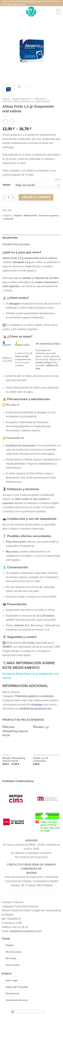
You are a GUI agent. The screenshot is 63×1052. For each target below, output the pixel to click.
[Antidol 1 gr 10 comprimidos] (47, 739)
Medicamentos (22, 99)
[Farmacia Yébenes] (31, 11)
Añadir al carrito (36, 197)
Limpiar (57, 179)
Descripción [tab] (9, 238)
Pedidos (10, 945)
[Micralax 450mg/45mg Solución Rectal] (16, 739)
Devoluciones (12, 993)
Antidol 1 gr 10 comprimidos (40, 759)
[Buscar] (10, 12)
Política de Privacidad (17, 987)
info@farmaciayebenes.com (35, 708)
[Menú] (4, 12)
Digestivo (40, 99)
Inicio (5, 99)
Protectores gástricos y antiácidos (26, 101)
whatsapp (36, 704)
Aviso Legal (11, 980)
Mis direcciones (13, 952)
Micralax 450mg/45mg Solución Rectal (13, 759)
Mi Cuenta (11, 958)
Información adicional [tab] (16, 244)
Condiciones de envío (17, 1000)
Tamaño (6, 185)
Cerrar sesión (13, 965)
